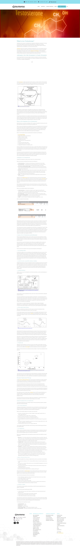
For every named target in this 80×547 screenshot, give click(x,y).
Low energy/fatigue (21, 134)
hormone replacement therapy (24, 379)
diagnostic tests (24, 177)
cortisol (32, 313)
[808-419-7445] (49, 1)
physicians (44, 178)
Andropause (19, 48)
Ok (40, 545)
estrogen (31, 392)
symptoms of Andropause (35, 50)
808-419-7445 (53, 1)
